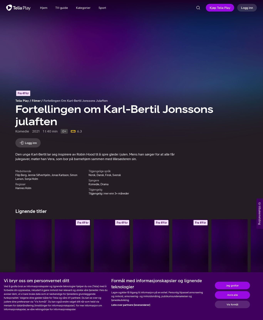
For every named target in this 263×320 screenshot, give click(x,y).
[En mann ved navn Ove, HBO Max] (33, 246)
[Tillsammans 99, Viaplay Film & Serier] (229, 246)
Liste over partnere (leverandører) (130, 304)
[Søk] (198, 7)
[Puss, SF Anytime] (112, 246)
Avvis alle (232, 295)
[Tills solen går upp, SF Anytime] (73, 246)
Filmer (36, 100)
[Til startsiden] (18, 8)
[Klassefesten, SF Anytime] (151, 246)
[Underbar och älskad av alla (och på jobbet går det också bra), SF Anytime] (190, 246)
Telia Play (22, 100)
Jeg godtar (232, 285)
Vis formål (232, 304)
